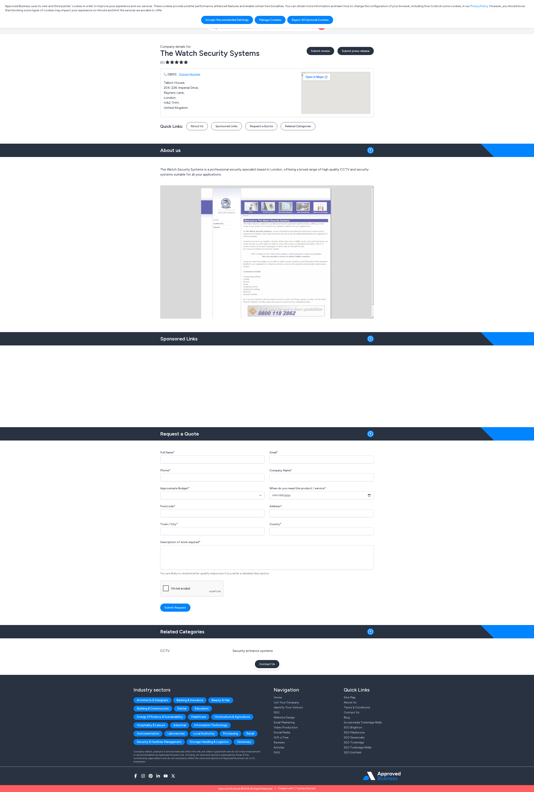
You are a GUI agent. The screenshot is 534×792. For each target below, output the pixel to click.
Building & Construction (153, 708)
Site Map (349, 697)
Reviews (279, 742)
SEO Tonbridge (354, 742)
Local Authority (204, 733)
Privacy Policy (479, 6)
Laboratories (176, 733)
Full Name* (167, 452)
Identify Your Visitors (288, 707)
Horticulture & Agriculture (232, 717)
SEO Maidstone (354, 732)
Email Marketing (284, 722)
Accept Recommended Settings (227, 20)
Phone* (165, 470)
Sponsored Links (226, 126)
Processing (230, 733)
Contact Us (267, 664)
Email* (274, 452)
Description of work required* (180, 542)
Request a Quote (261, 126)
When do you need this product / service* (298, 488)
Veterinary (244, 742)
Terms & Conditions (357, 707)
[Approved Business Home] (381, 776)
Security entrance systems (253, 651)
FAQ (277, 752)
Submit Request (175, 607)
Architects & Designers (152, 700)
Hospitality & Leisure (151, 725)
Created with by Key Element (296, 788)
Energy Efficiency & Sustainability (160, 717)
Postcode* (167, 506)
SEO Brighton (353, 727)
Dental (181, 708)
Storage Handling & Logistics (209, 742)
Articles (279, 747)
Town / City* (169, 524)
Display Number (189, 74)
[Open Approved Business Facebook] (136, 776)
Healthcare (198, 717)
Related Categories (298, 126)
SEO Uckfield (352, 752)
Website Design (284, 717)
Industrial (179, 725)
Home (278, 697)
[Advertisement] (267, 384)
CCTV (165, 651)
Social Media (282, 732)
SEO (277, 712)
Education (202, 708)
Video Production (286, 727)
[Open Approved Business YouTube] (166, 776)
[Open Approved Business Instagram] (143, 776)
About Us (197, 126)
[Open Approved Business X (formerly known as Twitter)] (173, 776)
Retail (250, 733)
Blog (347, 717)
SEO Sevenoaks (354, 737)
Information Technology (210, 725)
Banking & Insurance (189, 700)
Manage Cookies (270, 20)
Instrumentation (148, 733)
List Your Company (286, 702)
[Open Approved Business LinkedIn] (158, 776)
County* (275, 524)
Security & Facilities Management (159, 742)
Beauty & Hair (221, 700)
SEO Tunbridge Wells (358, 747)
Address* (276, 506)
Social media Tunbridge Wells (363, 722)
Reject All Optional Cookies (310, 20)
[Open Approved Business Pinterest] (151, 776)
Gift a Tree (281, 737)
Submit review (320, 51)
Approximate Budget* (175, 488)
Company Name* (281, 470)
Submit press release (355, 51)
